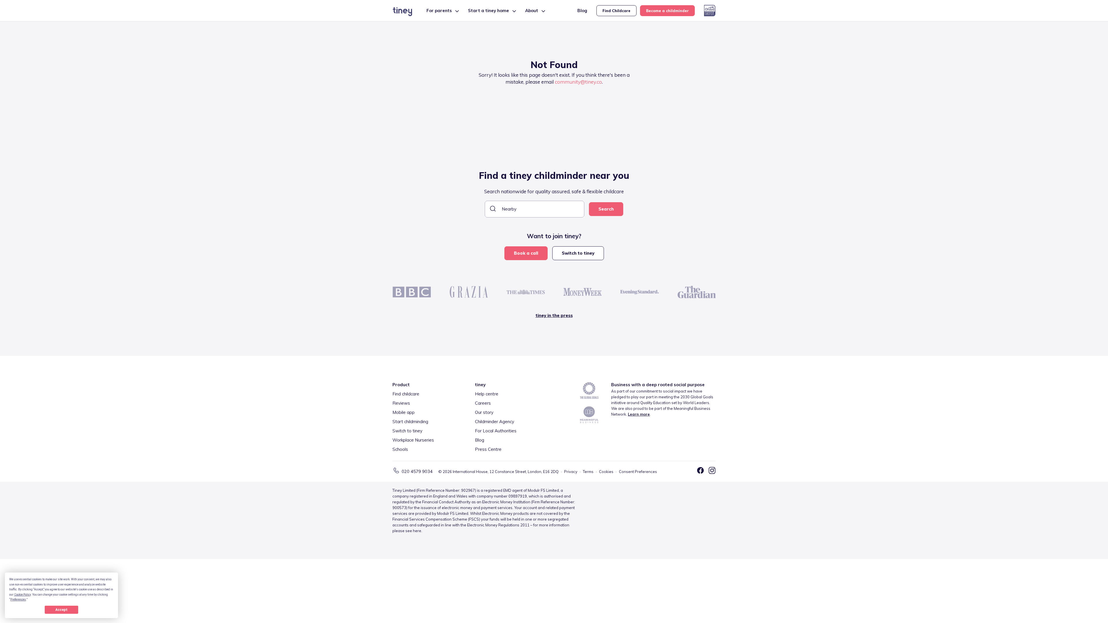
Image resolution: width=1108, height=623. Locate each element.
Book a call (526, 253)
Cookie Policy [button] (22, 594)
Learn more (639, 414)
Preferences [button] (18, 599)
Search (606, 209)
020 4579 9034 (417, 471)
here (417, 530)
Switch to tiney (578, 253)
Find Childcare (616, 10)
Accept (61, 610)
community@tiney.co (578, 82)
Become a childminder (667, 10)
